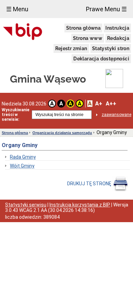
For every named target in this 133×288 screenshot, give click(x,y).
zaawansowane (116, 114)
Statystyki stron (110, 48)
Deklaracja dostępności (101, 58)
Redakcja (118, 38)
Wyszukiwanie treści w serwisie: (15, 114)
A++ (111, 103)
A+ (98, 103)
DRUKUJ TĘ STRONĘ (89, 183)
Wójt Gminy (22, 166)
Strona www (87, 38)
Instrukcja (117, 28)
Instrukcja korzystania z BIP (79, 204)
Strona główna (83, 28)
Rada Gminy (23, 157)
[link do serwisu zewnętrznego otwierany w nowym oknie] (22, 32)
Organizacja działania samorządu (62, 133)
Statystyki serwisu (25, 204)
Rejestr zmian (71, 48)
